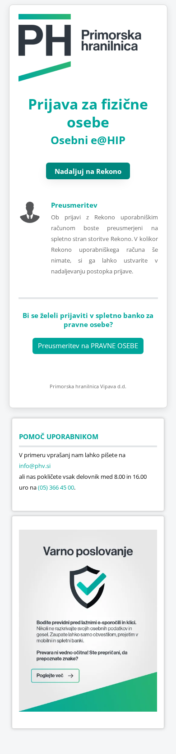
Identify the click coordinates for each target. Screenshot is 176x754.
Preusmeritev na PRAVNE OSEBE (88, 345)
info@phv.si (35, 466)
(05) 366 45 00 (56, 487)
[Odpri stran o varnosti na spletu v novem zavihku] (88, 709)
